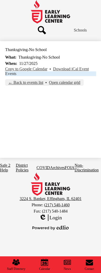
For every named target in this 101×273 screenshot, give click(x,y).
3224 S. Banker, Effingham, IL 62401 (51, 198)
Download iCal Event (71, 69)
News (67, 269)
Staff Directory (16, 269)
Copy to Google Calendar (26, 69)
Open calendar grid (64, 82)
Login (50, 218)
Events (10, 73)
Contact (89, 269)
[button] (80, 30)
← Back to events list (25, 82)
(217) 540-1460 (57, 205)
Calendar (44, 269)
